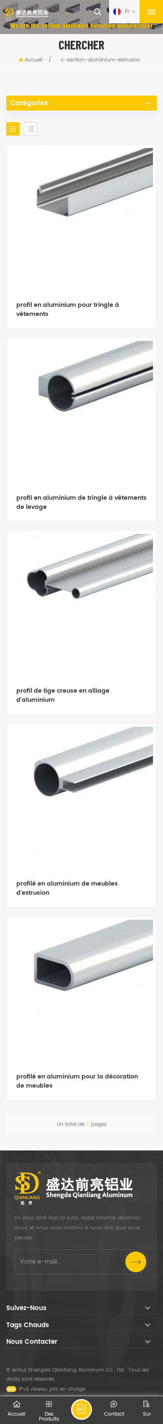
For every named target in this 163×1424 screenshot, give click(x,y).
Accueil (34, 60)
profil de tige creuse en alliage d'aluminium (63, 695)
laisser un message (81, 1409)
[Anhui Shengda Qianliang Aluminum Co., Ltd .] (26, 13)
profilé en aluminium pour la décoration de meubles (77, 1081)
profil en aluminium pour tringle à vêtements (67, 310)
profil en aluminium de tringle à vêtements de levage (81, 503)
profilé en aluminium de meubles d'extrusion (67, 888)
